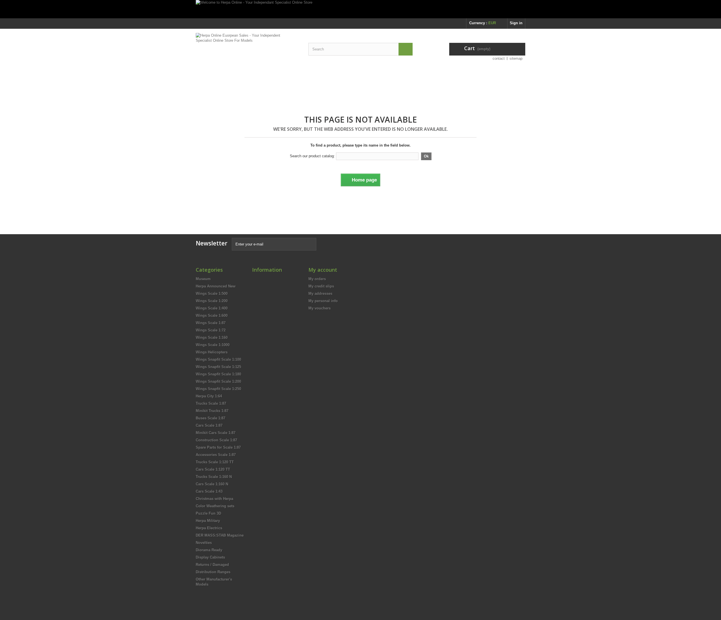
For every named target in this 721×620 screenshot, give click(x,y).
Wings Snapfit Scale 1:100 (218, 359)
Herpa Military (208, 521)
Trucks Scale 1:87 (211, 403)
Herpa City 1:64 (209, 396)
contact (499, 58)
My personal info (323, 301)
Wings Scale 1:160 (212, 337)
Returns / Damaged (212, 565)
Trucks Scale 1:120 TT (215, 462)
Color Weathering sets (215, 506)
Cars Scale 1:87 (209, 425)
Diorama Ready (209, 550)
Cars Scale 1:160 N (212, 484)
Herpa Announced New (215, 286)
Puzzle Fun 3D (208, 513)
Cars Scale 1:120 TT (213, 469)
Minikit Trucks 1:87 (212, 411)
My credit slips (321, 286)
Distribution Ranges (213, 572)
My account (322, 269)
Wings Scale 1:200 (212, 301)
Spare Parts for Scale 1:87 (218, 447)
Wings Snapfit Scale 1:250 (218, 389)
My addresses (320, 293)
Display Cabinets (210, 557)
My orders (317, 279)
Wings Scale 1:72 (211, 330)
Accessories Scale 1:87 (216, 455)
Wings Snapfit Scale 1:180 (218, 374)
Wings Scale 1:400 (212, 308)
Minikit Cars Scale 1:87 (215, 433)
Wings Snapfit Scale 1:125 (218, 367)
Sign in (516, 23)
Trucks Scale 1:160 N (214, 477)
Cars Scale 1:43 (209, 491)
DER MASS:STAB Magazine (220, 535)
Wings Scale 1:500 (212, 293)
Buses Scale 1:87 (210, 418)
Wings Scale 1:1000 (213, 345)
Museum (203, 279)
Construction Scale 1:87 (216, 440)
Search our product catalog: (312, 156)
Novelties (204, 543)
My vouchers (319, 308)
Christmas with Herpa (214, 499)
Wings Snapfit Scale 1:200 (218, 381)
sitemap (515, 58)
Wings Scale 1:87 (211, 323)
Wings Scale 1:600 (212, 315)
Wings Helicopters (212, 352)
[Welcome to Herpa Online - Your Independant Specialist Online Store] (360, 9)
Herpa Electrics (209, 528)
